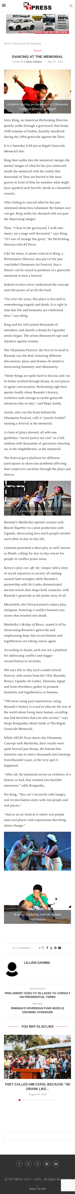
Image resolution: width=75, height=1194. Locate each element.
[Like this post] (42, 948)
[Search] (71, 6)
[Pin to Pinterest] (55, 948)
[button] (7, 1067)
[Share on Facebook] (47, 948)
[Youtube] (56, 1164)
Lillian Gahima (33, 61)
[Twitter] (28, 1164)
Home (7, 43)
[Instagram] (37, 1164)
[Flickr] (47, 1164)
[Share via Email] (59, 948)
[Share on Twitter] (51, 948)
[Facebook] (19, 1164)
